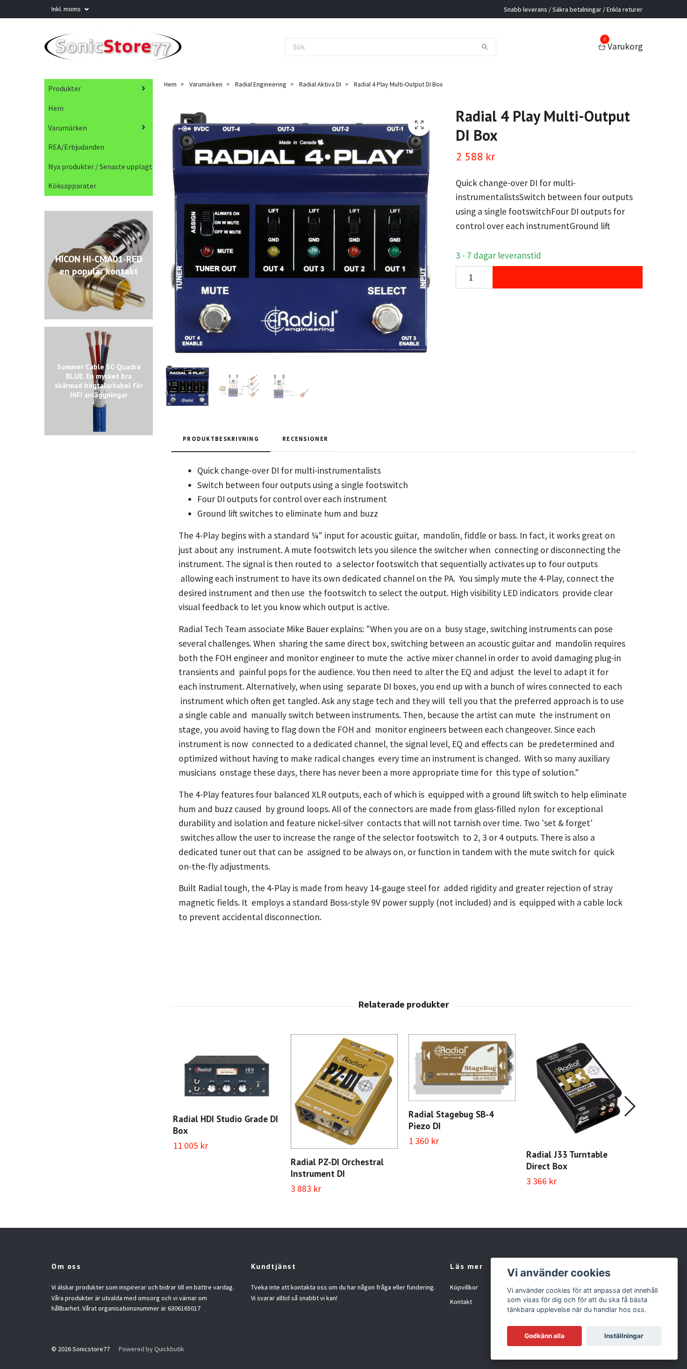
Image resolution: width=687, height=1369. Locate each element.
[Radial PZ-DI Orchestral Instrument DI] (344, 1094)
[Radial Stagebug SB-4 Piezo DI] (461, 1070)
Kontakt (461, 1304)
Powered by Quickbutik (151, 1351)
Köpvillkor (464, 1290)
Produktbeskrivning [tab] (221, 441)
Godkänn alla (544, 1336)
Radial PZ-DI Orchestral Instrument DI (337, 1170)
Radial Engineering (260, 87)
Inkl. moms (66, 9)
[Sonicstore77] (120, 48)
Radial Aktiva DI (320, 87)
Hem (56, 110)
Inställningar (624, 1336)
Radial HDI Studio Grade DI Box (225, 1127)
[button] (629, 1109)
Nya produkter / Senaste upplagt (100, 169)
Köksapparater (72, 188)
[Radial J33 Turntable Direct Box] (579, 1090)
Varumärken (67, 130)
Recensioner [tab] (305, 441)
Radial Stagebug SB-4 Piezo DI (451, 1122)
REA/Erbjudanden (76, 149)
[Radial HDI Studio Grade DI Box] (226, 1073)
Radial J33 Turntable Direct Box (567, 1162)
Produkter (64, 91)
